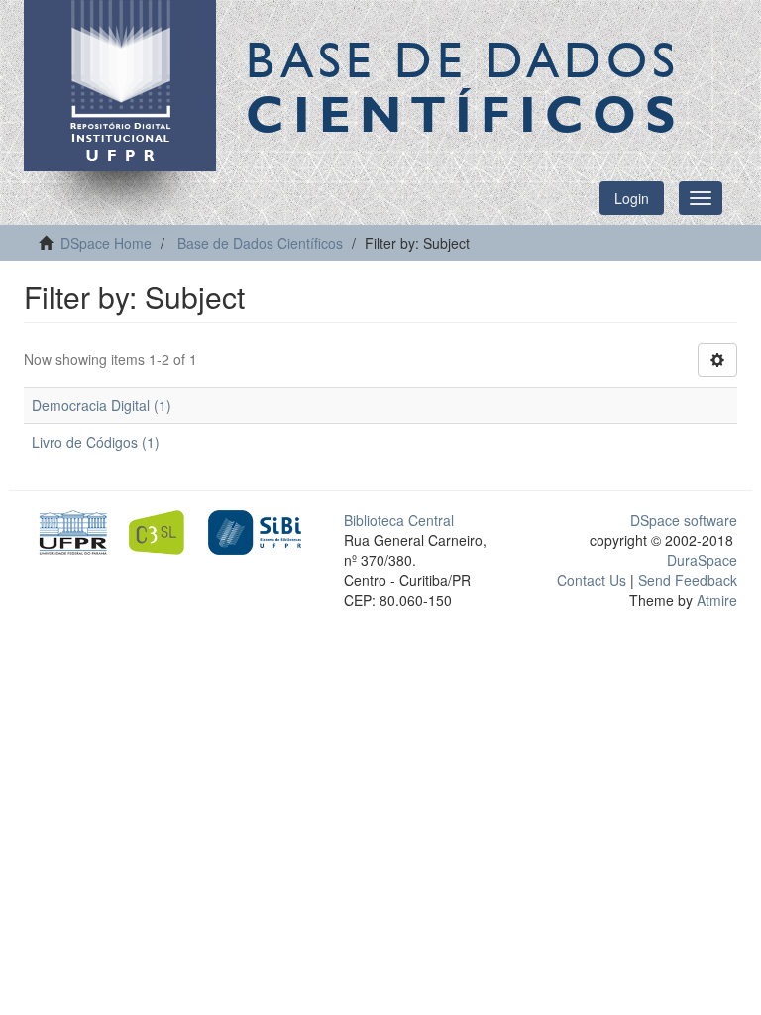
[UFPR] (70, 530)
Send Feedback (687, 580)
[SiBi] (254, 530)
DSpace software (683, 520)
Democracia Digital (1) (101, 405)
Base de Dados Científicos (260, 243)
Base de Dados (465, 86)
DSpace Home (106, 243)
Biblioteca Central (399, 520)
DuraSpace (702, 560)
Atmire (715, 600)
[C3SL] (162, 530)
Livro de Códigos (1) (96, 442)
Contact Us (591, 580)
